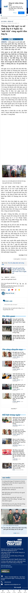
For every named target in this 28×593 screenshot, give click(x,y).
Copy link (8, 592)
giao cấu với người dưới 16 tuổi (8, 279)
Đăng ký (21, 12)
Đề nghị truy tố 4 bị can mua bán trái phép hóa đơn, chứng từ (19, 354)
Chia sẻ (25, 592)
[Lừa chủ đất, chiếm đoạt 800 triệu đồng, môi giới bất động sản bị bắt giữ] (14, 516)
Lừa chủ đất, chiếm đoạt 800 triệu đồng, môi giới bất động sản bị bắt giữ (13, 528)
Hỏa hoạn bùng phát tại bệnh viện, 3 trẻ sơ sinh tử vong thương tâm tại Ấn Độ (19, 466)
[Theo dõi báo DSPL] (14, 39)
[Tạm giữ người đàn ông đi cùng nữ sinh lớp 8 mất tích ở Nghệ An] (6, 270)
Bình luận (19, 592)
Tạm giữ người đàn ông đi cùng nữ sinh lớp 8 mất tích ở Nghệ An (19, 270)
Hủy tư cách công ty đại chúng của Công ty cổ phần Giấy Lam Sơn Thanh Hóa (19, 441)
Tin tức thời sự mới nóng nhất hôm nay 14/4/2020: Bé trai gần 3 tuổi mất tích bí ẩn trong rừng (19, 329)
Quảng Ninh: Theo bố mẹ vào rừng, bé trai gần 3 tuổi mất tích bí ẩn (19, 338)
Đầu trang (17, 587)
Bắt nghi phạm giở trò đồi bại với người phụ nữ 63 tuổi (19, 386)
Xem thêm (13, 408)
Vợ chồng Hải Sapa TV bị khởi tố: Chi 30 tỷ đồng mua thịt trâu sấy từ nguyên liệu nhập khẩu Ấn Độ (19, 364)
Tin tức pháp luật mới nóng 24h (13, 263)
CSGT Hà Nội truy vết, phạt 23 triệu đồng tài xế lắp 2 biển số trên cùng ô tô (19, 376)
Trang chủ (3, 592)
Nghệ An (7, 277)
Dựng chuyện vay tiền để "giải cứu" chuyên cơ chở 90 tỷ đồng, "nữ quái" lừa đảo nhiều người (19, 397)
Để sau (14, 12)
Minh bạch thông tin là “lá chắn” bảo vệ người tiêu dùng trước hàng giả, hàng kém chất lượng (19, 420)
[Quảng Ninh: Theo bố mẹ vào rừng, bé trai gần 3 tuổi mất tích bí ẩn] (7, 337)
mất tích (13, 277)
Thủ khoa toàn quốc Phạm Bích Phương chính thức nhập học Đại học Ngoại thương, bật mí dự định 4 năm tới (19, 453)
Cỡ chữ (14, 592)
